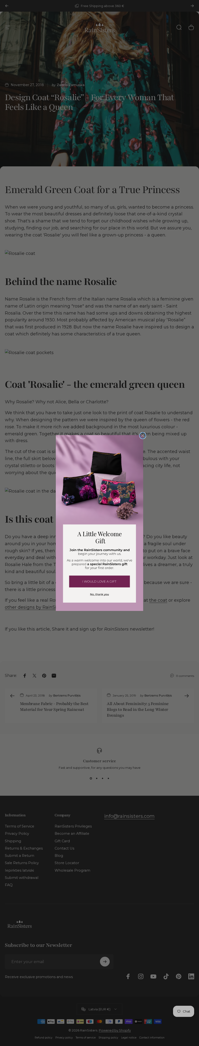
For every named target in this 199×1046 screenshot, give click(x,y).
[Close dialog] (143, 435)
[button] (99, 581)
